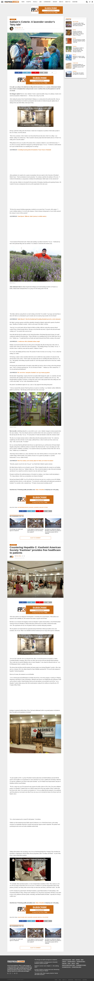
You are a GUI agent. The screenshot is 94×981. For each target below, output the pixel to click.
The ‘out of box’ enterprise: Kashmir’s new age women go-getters (33, 372)
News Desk (18, 556)
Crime (77, 963)
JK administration (66, 967)
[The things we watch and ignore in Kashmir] (18, 527)
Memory (55, 1)
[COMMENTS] (52, 72)
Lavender (36, 507)
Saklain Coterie (43, 507)
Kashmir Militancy (81, 961)
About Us (67, 1)
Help (26, 917)
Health (73, 963)
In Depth (28, 1)
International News (76, 967)
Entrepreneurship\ (23, 507)
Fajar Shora (18, 27)
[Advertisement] (35, 162)
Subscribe (74, 1)
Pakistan (64, 963)
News (23, 1)
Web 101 (61, 1)
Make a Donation (40, 489)
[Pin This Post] (35, 72)
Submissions (70, 979)
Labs (40, 1)
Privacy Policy (78, 979)
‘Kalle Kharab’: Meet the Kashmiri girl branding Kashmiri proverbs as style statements (39, 319)
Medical (40, 917)
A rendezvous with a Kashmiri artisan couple (28, 341)
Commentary (47, 1)
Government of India (81, 965)
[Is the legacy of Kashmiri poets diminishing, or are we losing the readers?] (35, 527)
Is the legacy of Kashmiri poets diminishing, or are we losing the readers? (35, 530)
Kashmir (31, 507)
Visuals (35, 1)
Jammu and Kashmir (66, 959)
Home (56, 979)
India (82, 959)
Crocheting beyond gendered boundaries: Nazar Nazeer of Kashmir (34, 150)
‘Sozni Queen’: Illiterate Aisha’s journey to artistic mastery (31, 216)
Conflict (64, 961)
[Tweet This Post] (27, 72)
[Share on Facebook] (19, 72)
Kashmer (30, 917)
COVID (69, 963)
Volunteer (45, 917)
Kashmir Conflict (71, 961)
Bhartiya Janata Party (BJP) (68, 965)
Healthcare (21, 917)
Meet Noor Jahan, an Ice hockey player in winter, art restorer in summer (35, 460)
